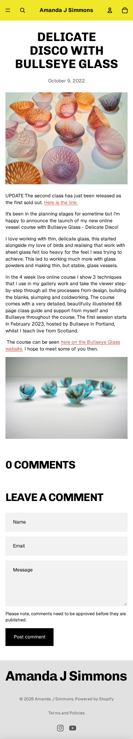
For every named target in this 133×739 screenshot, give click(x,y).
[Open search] (22, 10)
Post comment (29, 637)
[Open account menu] (109, 10)
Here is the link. (61, 202)
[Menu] (8, 10)
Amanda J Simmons (54, 699)
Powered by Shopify (94, 699)
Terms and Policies (66, 713)
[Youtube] (73, 728)
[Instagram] (60, 728)
